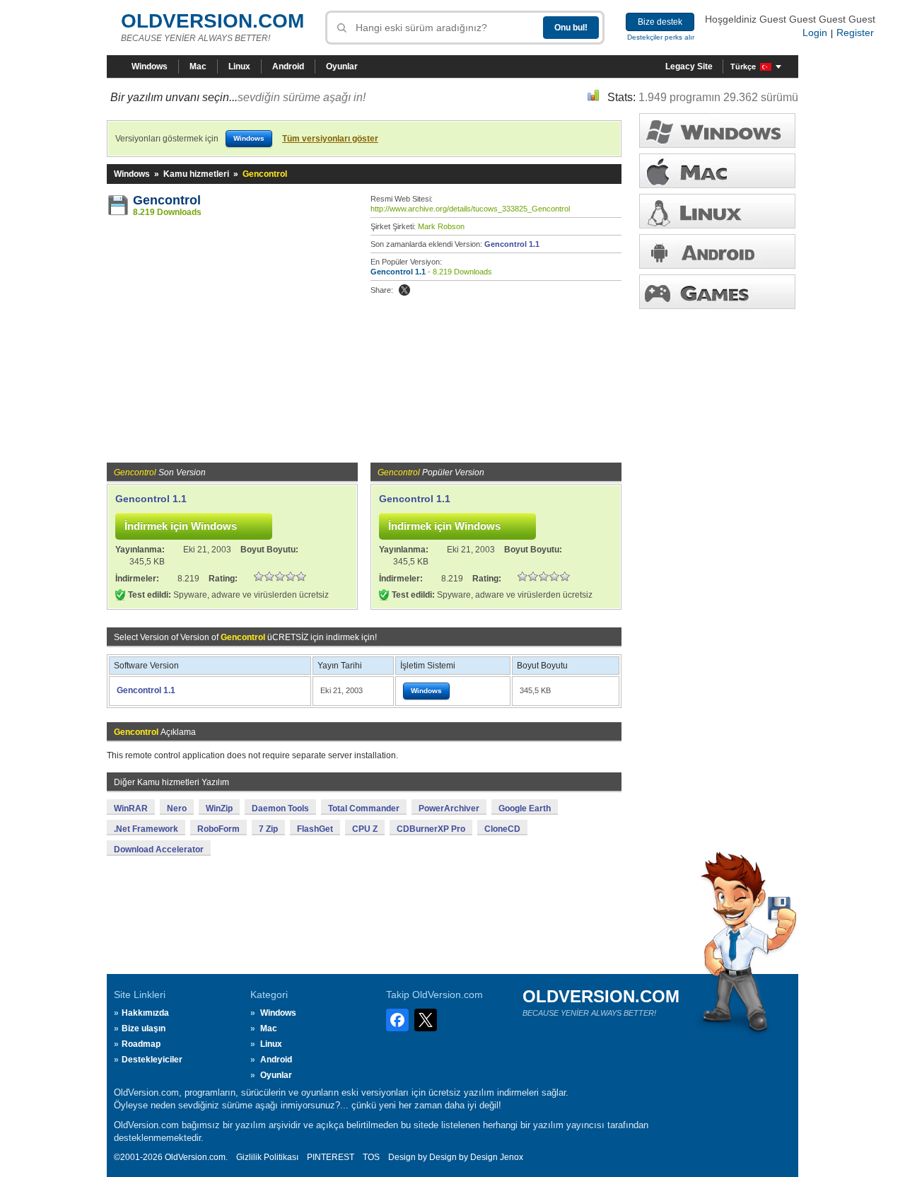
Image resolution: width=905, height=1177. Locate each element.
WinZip (219, 808)
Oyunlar (342, 66)
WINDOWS (717, 130)
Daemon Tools (280, 808)
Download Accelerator (159, 849)
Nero (177, 808)
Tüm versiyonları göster (330, 139)
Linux (239, 66)
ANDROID (717, 251)
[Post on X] (404, 290)
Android (288, 66)
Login (814, 32)
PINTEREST (330, 1157)
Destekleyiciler (152, 1060)
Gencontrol (167, 200)
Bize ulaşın (143, 1028)
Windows (150, 66)
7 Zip (268, 829)
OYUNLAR (717, 291)
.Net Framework (146, 829)
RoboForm (218, 829)
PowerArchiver (449, 808)
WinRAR (131, 808)
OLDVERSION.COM (212, 21)
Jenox (511, 1157)
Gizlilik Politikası (267, 1157)
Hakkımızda (145, 1013)
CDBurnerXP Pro (431, 829)
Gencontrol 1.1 (511, 244)
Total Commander (363, 808)
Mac (197, 66)
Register (855, 32)
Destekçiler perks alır (660, 37)
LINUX (717, 211)
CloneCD (502, 829)
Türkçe (743, 66)
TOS (371, 1157)
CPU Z (365, 829)
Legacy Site (689, 66)
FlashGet (315, 829)
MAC (717, 170)
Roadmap (141, 1044)
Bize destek (660, 22)
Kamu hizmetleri (196, 174)
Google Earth (524, 808)
